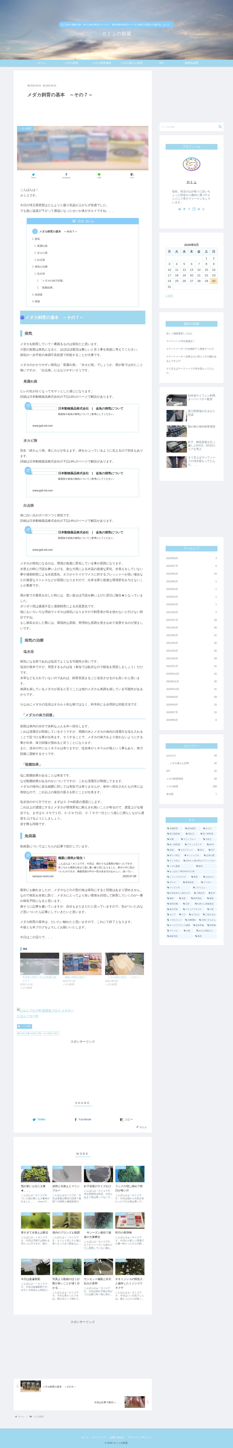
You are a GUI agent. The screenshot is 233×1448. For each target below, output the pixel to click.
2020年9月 (191, 696)
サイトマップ (99, 1437)
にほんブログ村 (28, 1016)
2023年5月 (191, 581)
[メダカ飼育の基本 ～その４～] (124, 964)
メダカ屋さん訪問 (193, 763)
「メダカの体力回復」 (52, 280)
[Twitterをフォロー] (184, 209)
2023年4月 (191, 589)
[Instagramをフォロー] (194, 209)
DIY (191, 770)
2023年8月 (191, 558)
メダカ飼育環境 (191, 778)
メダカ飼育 (26, 1026)
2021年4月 (191, 643)
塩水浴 (41, 273)
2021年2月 (191, 658)
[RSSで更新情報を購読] (203, 209)
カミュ (191, 182)
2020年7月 (191, 712)
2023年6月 (191, 573)
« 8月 (169, 296)
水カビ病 (42, 253)
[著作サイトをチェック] (180, 209)
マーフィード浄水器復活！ (180, 341)
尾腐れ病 (42, 246)
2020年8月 (191, 704)
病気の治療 (41, 266)
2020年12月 (191, 673)
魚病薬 (38, 294)
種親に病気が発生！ (75, 977)
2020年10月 (191, 689)
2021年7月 (191, 619)
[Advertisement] (82, 98)
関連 (37, 301)
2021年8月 (191, 612)
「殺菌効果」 (47, 287)
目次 (81, 221)
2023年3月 (191, 596)
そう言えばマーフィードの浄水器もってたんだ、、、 (190, 370)
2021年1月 (191, 666)
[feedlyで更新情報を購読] (199, 209)
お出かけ (191, 755)
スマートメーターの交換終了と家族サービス (190, 348)
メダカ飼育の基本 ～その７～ (58, 231)
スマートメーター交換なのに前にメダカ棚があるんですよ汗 (191, 358)
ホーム (85, 1437)
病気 (37, 239)
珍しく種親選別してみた (179, 333)
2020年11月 (191, 681)
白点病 (41, 259)
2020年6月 (191, 720)
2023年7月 (191, 566)
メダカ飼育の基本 (50, 1033)
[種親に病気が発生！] (82, 964)
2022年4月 (191, 604)
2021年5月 (191, 635)
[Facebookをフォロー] (189, 209)
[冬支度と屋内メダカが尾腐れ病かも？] (39, 964)
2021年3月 (191, 650)
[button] (131, 176)
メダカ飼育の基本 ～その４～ (124, 977)
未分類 (191, 794)
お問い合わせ (117, 1437)
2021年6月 (191, 627)
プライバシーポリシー (139, 1437)
